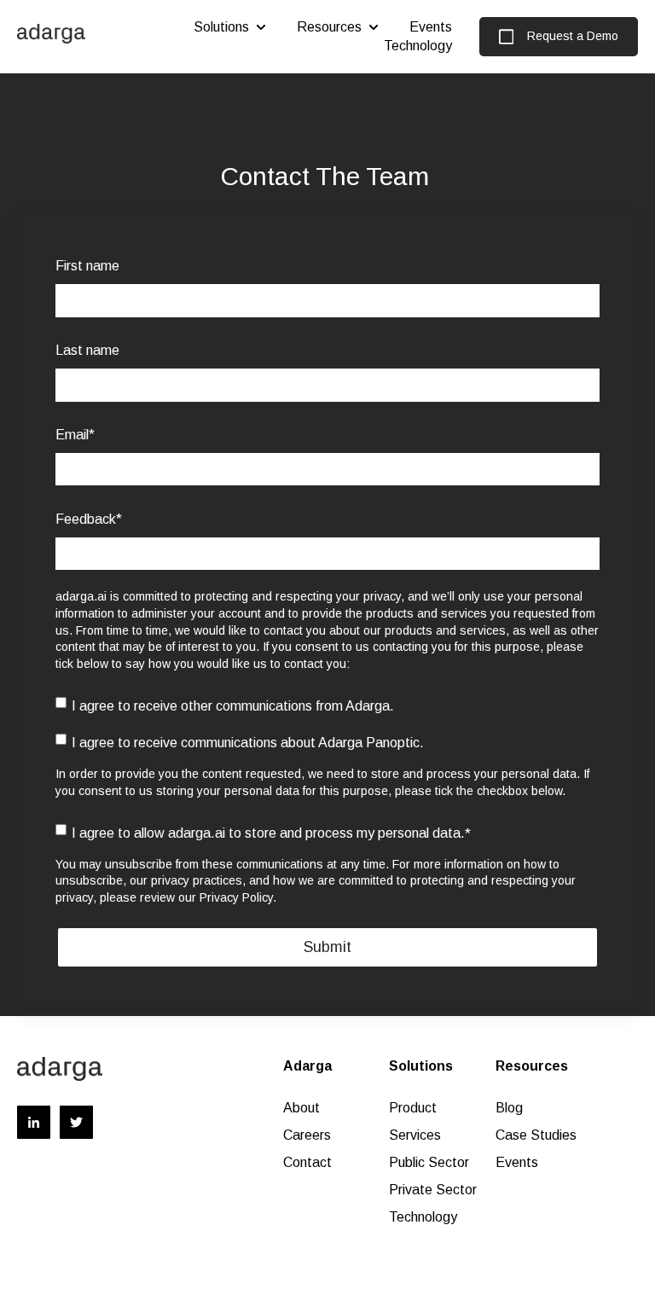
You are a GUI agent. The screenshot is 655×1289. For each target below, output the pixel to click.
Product (413, 1107)
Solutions (221, 27)
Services (415, 1135)
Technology (418, 45)
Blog (509, 1107)
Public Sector (430, 1162)
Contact (307, 1162)
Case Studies (536, 1135)
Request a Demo (572, 36)
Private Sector (433, 1189)
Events (430, 27)
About (301, 1107)
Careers (307, 1135)
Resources (329, 27)
